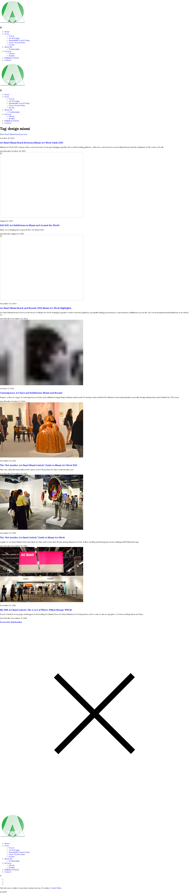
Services (7, 51)
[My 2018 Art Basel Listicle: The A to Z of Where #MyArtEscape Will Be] (41, 601)
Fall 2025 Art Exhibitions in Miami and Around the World (29, 225)
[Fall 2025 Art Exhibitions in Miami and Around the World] (41, 217)
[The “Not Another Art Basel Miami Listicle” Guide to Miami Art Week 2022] (41, 457)
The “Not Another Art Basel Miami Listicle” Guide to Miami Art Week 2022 (38, 465)
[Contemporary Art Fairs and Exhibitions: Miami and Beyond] (41, 384)
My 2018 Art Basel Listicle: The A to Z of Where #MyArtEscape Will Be (36, 610)
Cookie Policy (55, 888)
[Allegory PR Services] (13, 25)
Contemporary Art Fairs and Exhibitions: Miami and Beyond (31, 393)
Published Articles (11, 58)
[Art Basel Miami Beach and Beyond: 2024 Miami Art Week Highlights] (41, 300)
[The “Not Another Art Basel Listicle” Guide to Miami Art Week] (41, 529)
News (6, 34)
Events (11, 45)
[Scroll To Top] (1, 876)
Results (12, 56)
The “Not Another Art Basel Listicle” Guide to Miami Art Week (32, 537)
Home (7, 32)
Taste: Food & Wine (17, 42)
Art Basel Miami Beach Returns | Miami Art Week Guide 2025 (31, 142)
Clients (12, 53)
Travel (11, 36)
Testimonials (14, 49)
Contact (7, 60)
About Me (8, 47)
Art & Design (14, 38)
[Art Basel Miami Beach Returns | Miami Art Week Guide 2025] (13, 134)
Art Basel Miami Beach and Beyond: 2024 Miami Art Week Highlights (35, 308)
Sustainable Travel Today (19, 40)
